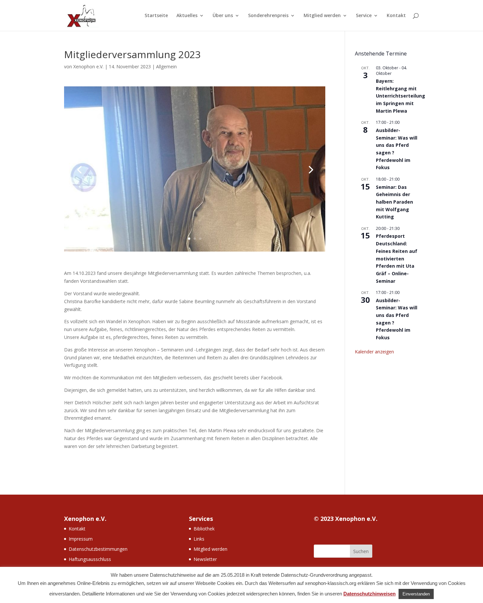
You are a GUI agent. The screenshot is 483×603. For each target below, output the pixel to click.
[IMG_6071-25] (194, 251)
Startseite (156, 15)
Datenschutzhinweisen (369, 593)
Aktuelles (186, 15)
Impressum (81, 539)
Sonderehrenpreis (268, 15)
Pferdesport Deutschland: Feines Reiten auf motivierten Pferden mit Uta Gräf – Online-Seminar (396, 258)
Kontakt (396, 15)
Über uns (223, 15)
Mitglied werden (322, 15)
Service (364, 15)
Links (199, 539)
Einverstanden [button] (416, 594)
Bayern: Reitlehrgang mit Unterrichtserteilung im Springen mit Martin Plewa (400, 96)
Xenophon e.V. (88, 66)
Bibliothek (204, 528)
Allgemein (166, 66)
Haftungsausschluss (90, 559)
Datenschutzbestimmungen (98, 549)
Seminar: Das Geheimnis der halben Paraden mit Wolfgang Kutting (394, 202)
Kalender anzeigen (374, 351)
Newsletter (205, 559)
